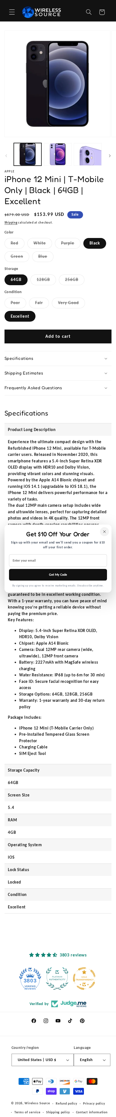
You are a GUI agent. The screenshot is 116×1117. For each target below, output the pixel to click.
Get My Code (58, 575)
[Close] (104, 531)
